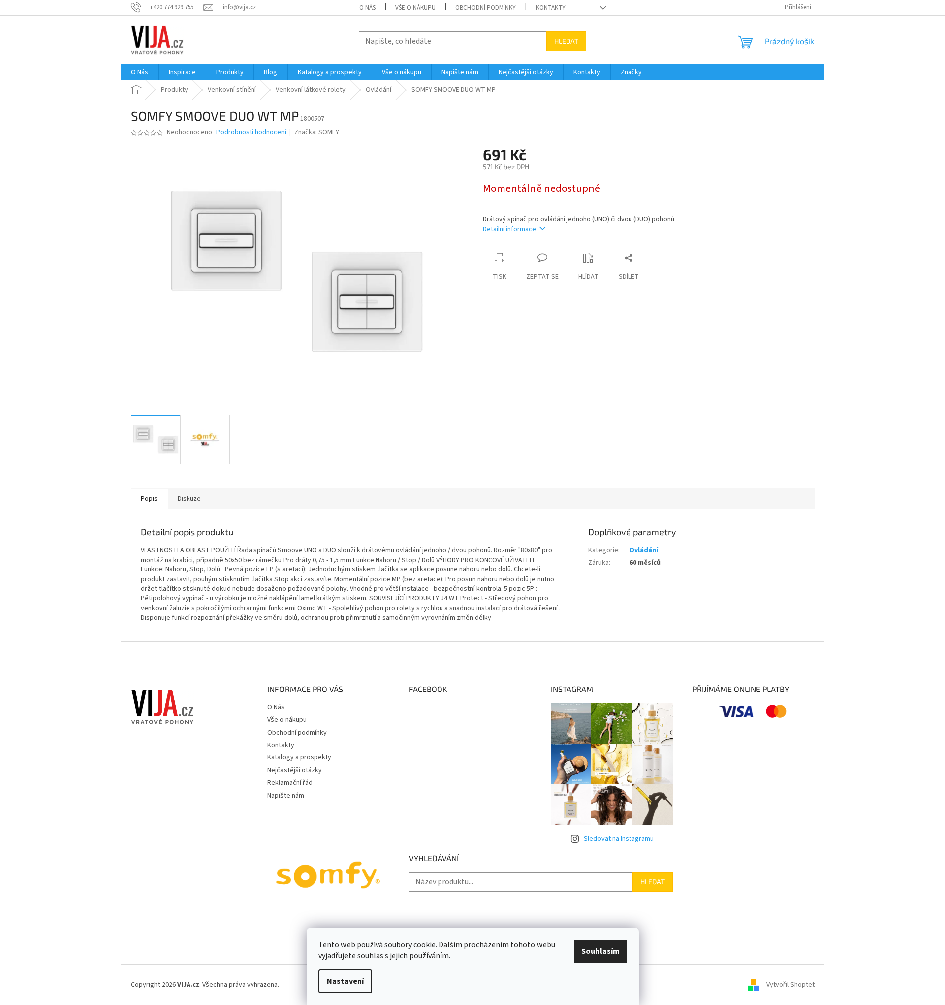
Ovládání (644, 550)
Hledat (566, 41)
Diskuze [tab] (189, 498)
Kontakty (551, 7)
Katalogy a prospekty (299, 757)
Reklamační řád (290, 783)
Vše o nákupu (415, 7)
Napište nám (285, 796)
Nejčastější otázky (294, 770)
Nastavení (345, 981)
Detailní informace (509, 229)
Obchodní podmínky (485, 7)
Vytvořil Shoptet (790, 985)
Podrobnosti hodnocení (251, 132)
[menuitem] (139, 72)
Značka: (316, 132)
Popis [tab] (149, 498)
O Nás (367, 7)
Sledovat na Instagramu (619, 839)
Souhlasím (600, 951)
